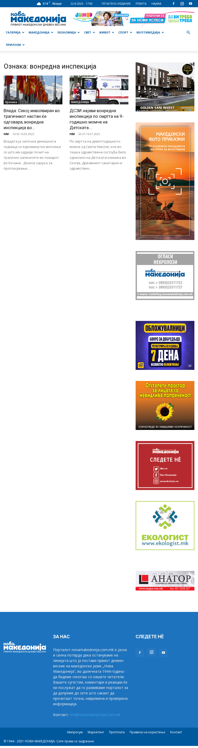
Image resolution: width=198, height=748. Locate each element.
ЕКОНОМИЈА (66, 32)
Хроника (11, 102)
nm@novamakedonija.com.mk (95, 714)
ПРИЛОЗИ (13, 45)
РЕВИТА (141, 3)
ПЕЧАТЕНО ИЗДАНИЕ (116, 3)
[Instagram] (182, 3)
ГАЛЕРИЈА (13, 32)
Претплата (117, 732)
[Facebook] (173, 3)
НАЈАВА (156, 3)
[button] (188, 32)
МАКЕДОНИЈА (39, 32)
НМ (6, 134)
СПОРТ (123, 32)
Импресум (75, 732)
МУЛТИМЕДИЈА (148, 32)
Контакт (176, 732)
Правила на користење (147, 732)
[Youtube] (190, 3)
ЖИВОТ (104, 32)
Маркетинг (96, 732)
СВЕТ (87, 32)
